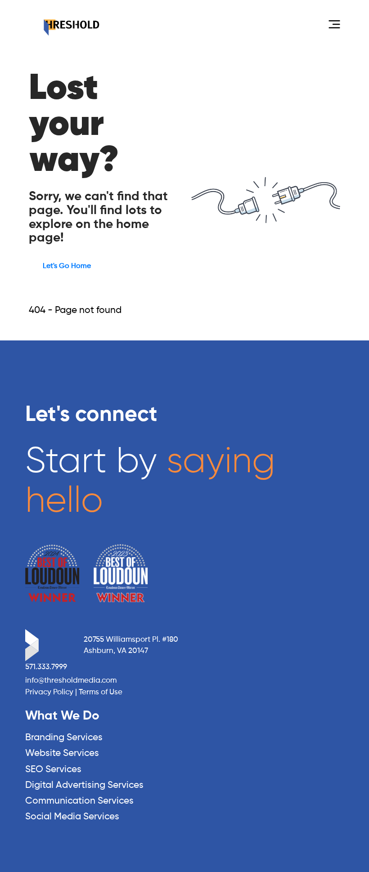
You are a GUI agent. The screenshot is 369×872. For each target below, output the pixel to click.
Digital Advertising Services (84, 785)
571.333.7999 (46, 667)
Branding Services (64, 737)
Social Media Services (72, 817)
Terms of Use (100, 692)
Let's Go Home (67, 266)
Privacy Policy (49, 692)
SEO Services (53, 769)
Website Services (62, 753)
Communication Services (79, 801)
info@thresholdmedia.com (71, 680)
